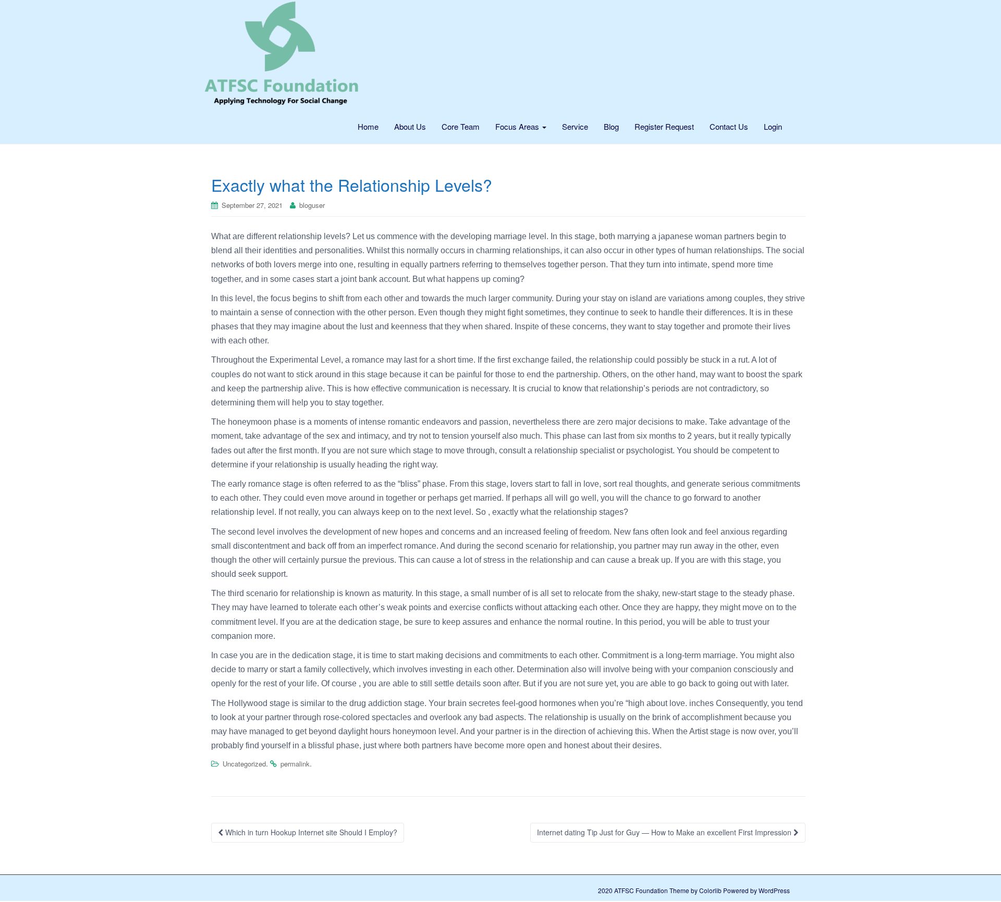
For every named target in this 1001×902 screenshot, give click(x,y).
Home (368, 126)
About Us (410, 126)
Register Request (664, 126)
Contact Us (729, 126)
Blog (611, 126)
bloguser (312, 205)
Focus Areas (518, 126)
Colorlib (710, 890)
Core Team (461, 126)
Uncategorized (244, 764)
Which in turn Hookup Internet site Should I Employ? (310, 832)
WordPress (774, 890)
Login (773, 126)
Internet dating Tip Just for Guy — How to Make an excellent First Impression (665, 832)
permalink (295, 764)
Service (575, 126)
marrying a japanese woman (669, 236)
